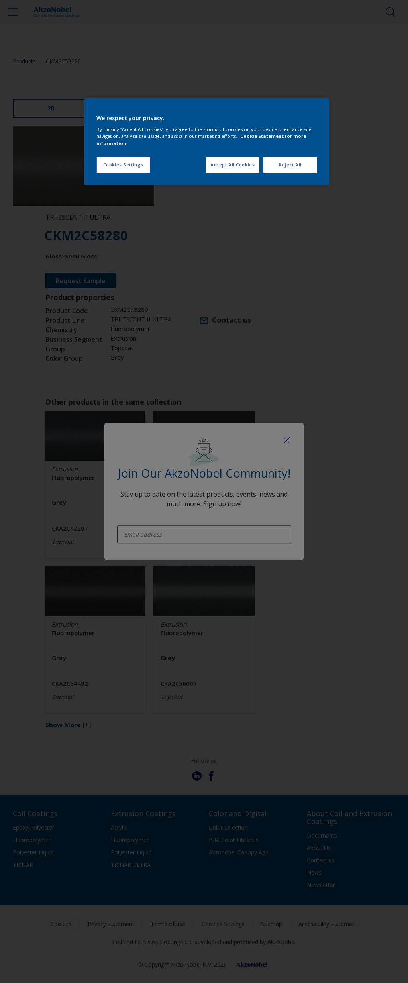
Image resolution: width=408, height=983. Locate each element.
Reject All (290, 165)
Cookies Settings (123, 165)
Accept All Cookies (232, 165)
